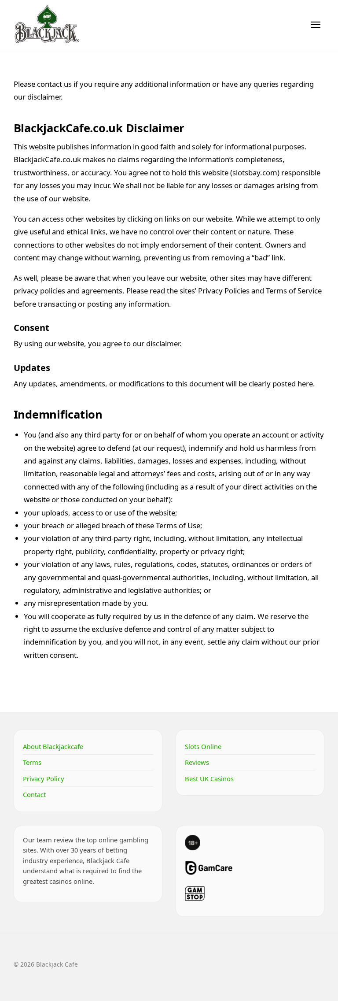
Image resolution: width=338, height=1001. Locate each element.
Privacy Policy (43, 778)
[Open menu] (315, 24)
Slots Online (203, 746)
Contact (34, 794)
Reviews (197, 762)
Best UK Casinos (209, 778)
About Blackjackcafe (53, 746)
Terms (32, 762)
